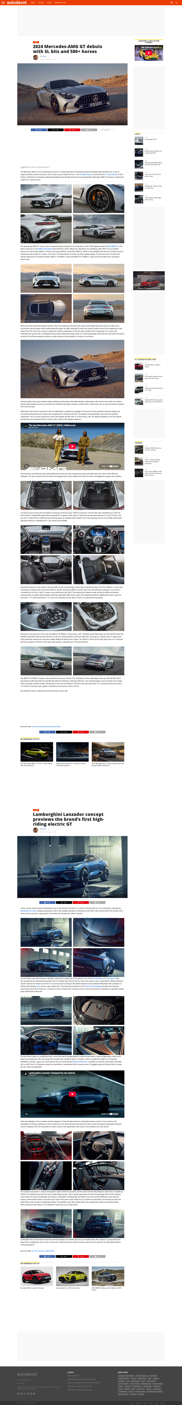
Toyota (133, 1378)
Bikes (156, 1403)
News (33, 3)
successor (111, 978)
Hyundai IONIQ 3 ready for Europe (32, 1288)
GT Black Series (85, 174)
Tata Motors (134, 1383)
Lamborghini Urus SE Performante (68, 1288)
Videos (49, 3)
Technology (147, 1386)
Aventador (98, 978)
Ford (143, 1381)
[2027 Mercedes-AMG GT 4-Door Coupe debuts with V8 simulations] (37, 761)
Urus (38, 986)
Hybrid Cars (142, 1378)
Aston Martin (140, 1391)
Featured (35, 727)
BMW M (131, 1391)
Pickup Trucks (123, 1394)
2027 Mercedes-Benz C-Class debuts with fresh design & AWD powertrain (108, 764)
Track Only (140, 1389)
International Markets (126, 1376)
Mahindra (156, 1386)
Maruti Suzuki (123, 1383)
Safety (148, 1389)
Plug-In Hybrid (157, 1383)
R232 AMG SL (112, 246)
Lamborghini (49, 1251)
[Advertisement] (91, 21)
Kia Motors (157, 1389)
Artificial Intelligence (154, 1391)
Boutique (133, 1394)
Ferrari (141, 1394)
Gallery (41, 3)
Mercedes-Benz (55, 727)
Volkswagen (135, 1381)
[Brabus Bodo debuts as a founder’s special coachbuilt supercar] (72, 761)
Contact (138, 1403)
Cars (151, 1403)
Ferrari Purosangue (94, 986)
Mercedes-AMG (44, 727)
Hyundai (156, 1378)
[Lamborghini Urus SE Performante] (72, 1286)
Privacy (145, 1403)
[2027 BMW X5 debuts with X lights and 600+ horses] (108, 1286)
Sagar (44, 56)
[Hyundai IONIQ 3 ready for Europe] (37, 1286)
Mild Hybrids (151, 1381)
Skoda (120, 1389)
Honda (120, 1386)
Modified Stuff (60, 3)
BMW (149, 1378)
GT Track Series (110, 174)
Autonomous (136, 1386)
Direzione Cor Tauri (28, 911)
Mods (133, 1389)
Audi (127, 1381)
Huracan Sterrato (80, 1062)
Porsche (121, 1381)
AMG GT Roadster (45, 249)
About (131, 1403)
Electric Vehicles (38, 1251)
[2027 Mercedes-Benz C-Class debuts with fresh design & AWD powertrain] (108, 761)
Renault (127, 1386)
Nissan (127, 1389)
